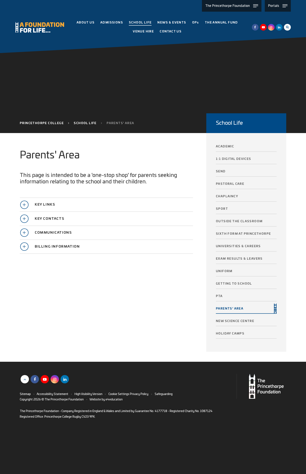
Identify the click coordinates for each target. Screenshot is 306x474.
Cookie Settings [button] (118, 394)
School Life (85, 123)
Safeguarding (164, 394)
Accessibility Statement (52, 394)
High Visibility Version (88, 394)
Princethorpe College (42, 123)
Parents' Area (120, 123)
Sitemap (25, 394)
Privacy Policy (139, 394)
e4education (114, 399)
